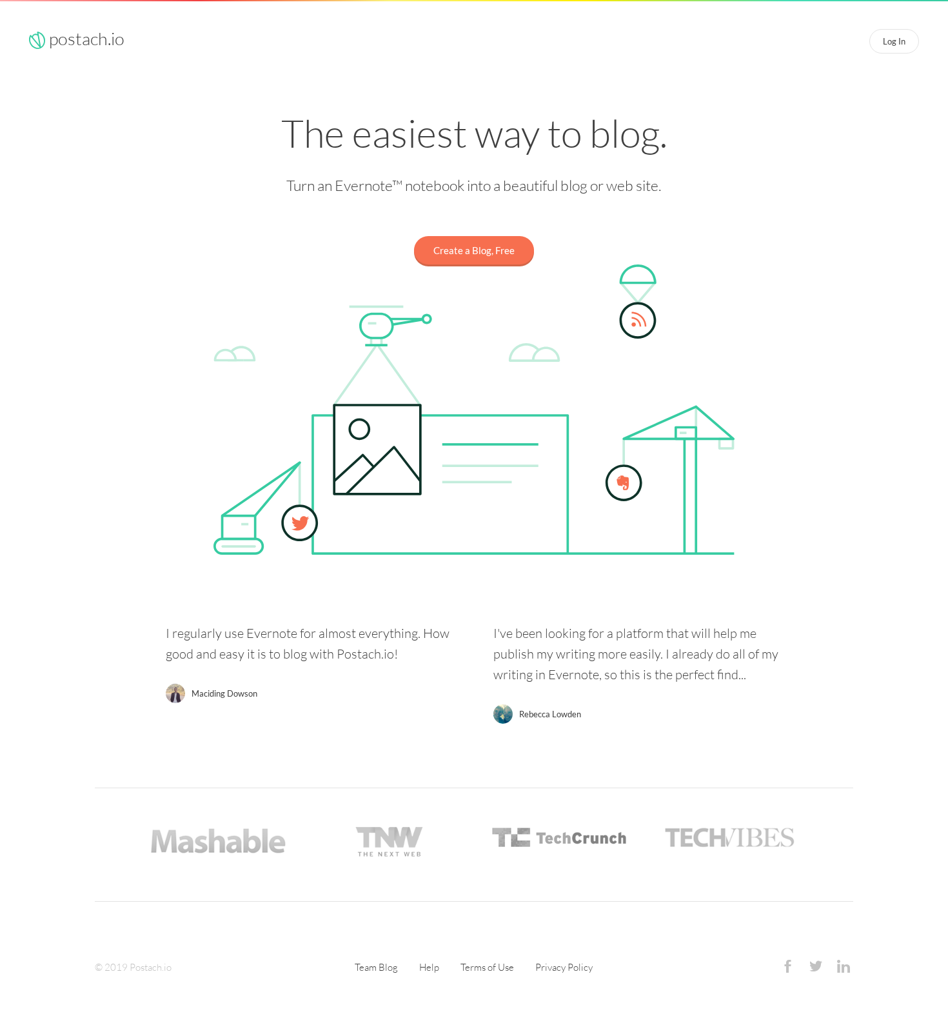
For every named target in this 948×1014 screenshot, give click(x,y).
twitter (815, 968)
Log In (894, 41)
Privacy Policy (564, 967)
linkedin (843, 968)
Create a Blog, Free (474, 250)
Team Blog (376, 967)
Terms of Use (487, 967)
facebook (788, 968)
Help (429, 967)
